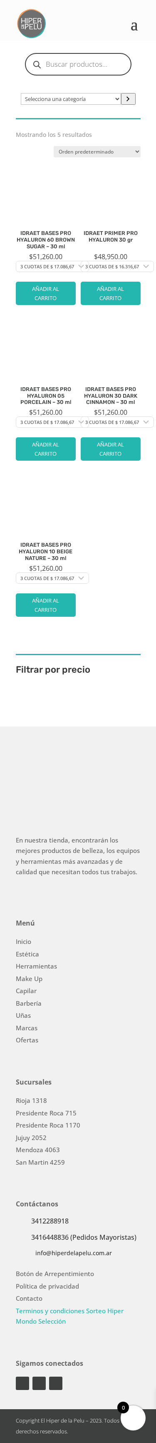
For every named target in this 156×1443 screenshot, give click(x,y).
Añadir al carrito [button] (45, 293)
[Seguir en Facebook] (39, 1383)
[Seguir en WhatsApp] (55, 1383)
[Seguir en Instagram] (22, 1383)
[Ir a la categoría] (128, 99)
